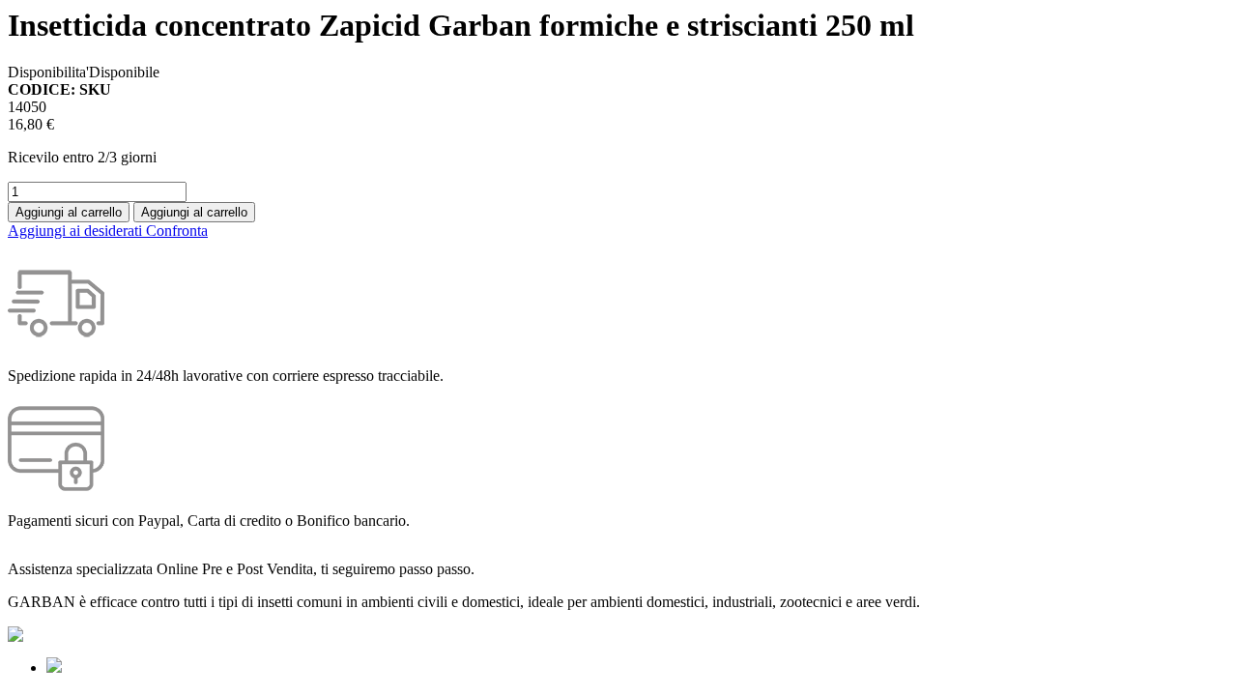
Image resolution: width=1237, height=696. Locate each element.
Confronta (177, 230)
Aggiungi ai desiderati (77, 230)
